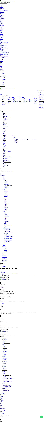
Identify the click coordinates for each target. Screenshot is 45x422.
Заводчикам (1, 403)
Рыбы (5, 223)
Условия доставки (2, 408)
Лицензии (1, 399)
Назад (6, 199)
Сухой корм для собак (3, 394)
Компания (1, 395)
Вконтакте (3, 413)
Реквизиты (5, 247)
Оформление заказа (2, 407)
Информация (1, 400)
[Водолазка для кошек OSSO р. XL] (4, 278)
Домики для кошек (2, 393)
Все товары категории (3, 330)
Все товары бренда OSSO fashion (4, 331)
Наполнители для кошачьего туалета (4, 392)
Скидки (1, 405)
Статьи (1, 401)
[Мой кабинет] (0, 169)
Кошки (5, 180)
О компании (1, 396)
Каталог (4, 178)
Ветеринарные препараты (7, 229)
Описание (3, 303)
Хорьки (5, 206)
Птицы (5, 212)
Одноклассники (4, 79)
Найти (1, 416)
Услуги (1, 404)
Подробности (2, 287)
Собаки (5, 190)
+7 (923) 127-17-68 (2, 86)
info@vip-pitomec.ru (3, 76)
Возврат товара (2, 409)
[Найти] (0, 89)
